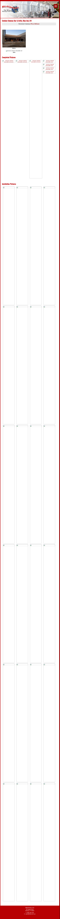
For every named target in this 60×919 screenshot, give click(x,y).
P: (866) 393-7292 (30, 912)
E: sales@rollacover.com (29, 914)
